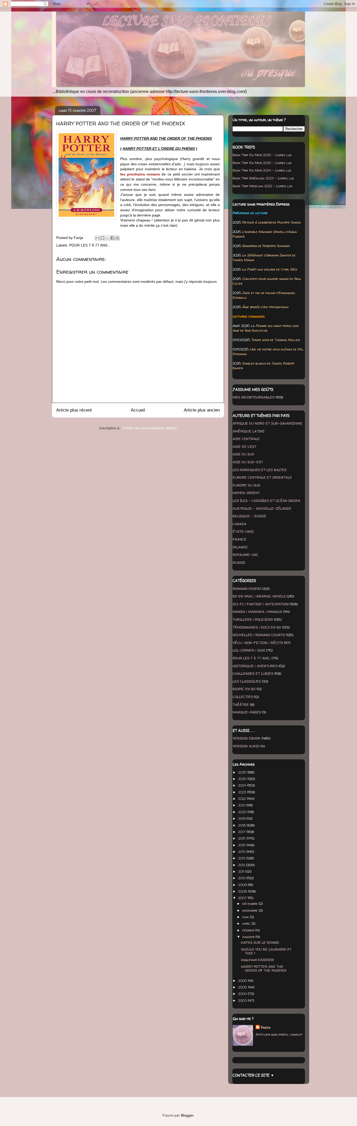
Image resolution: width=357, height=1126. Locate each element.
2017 (242, 831)
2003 (243, 1000)
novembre (250, 910)
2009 (243, 884)
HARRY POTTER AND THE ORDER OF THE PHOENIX (263, 968)
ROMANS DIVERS (247, 588)
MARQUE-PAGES (247, 712)
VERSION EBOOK (247, 738)
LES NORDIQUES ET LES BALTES (259, 469)
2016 (242, 838)
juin (246, 916)
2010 (242, 878)
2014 (242, 851)
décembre (250, 903)
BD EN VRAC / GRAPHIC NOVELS (259, 596)
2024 (242, 785)
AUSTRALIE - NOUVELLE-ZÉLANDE (262, 508)
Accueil (138, 410)
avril (246, 923)
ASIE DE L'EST (244, 446)
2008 (243, 891)
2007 (243, 897)
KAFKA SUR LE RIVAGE (260, 942)
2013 (242, 858)
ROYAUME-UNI (245, 554)
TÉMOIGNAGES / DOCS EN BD (257, 627)
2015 (242, 845)
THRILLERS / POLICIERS (253, 619)
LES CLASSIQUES (247, 681)
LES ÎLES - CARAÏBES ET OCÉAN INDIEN (266, 500)
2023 (242, 792)
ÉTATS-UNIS (243, 531)
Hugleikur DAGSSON (257, 959)
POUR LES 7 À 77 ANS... (90, 245)
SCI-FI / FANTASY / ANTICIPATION (261, 604)
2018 (242, 825)
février (248, 930)
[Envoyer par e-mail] (97, 238)
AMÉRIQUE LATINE (249, 431)
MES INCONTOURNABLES (253, 397)
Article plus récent (74, 410)
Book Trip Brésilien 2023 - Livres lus (263, 178)
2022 (242, 798)
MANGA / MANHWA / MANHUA (257, 611)
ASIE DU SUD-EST (248, 462)
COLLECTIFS (243, 696)
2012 (242, 865)
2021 (242, 805)
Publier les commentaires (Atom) (150, 428)
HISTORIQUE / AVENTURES (255, 666)
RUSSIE (239, 562)
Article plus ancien (202, 410)
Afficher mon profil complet (279, 1034)
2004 (243, 993)
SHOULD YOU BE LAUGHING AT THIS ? (266, 951)
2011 (241, 871)
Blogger (187, 1115)
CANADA (239, 523)
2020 (242, 812)
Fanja (265, 1027)
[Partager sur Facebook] (112, 238)
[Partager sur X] (107, 238)
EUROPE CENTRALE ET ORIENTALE (262, 477)
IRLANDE (240, 547)
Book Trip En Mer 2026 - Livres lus (262, 155)
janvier (249, 936)
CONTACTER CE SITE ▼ (253, 1075)
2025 (242, 778)
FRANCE (239, 539)
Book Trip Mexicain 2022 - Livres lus (262, 186)
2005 (243, 987)
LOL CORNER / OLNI (249, 650)
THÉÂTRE (241, 704)
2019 (242, 818)
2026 (242, 772)
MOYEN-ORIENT (246, 492)
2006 (243, 980)
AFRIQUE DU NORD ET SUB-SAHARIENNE (267, 423)
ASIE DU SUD (243, 454)
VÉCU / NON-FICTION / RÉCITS (258, 642)
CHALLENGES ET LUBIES (253, 673)
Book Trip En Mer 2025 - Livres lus (262, 162)
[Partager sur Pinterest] (117, 238)
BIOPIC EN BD (244, 689)
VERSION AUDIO (246, 746)
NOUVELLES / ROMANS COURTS (259, 634)
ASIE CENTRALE (246, 438)
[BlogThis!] (102, 238)
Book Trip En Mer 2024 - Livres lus (262, 170)
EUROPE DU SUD (246, 485)
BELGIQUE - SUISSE (249, 516)
